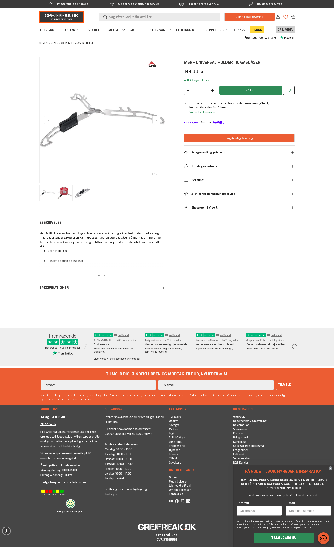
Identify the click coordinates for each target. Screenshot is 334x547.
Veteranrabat (242, 458)
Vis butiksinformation (202, 112)
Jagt (172, 433)
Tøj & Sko (175, 417)
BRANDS (239, 30)
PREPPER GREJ (214, 30)
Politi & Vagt (177, 437)
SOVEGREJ (92, 30)
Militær (173, 429)
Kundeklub (239, 442)
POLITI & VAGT (157, 30)
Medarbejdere (178, 481)
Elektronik (175, 442)
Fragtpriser (240, 450)
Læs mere (102, 275)
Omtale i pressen (180, 490)
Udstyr (173, 421)
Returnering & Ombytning (250, 421)
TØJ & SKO (46, 30)
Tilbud (173, 458)
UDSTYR (69, 30)
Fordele (238, 433)
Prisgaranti (240, 437)
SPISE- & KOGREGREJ (62, 43)
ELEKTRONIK (185, 30)
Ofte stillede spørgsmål (249, 446)
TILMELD (284, 385)
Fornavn (243, 503)
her (117, 494)
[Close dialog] (330, 468)
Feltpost (239, 454)
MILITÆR (114, 30)
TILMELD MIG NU (284, 538)
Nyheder (174, 450)
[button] (293, 17)
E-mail (290, 503)
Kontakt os (176, 494)
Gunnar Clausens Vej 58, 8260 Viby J (128, 434)
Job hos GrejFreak (180, 486)
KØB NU (251, 90)
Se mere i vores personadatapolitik (76, 399)
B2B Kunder (240, 462)
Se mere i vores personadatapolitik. (298, 527)
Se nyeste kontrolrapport (70, 511)
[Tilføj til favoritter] (288, 90)
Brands (173, 454)
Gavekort (175, 462)
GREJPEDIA (285, 29)
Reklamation (241, 425)
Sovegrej (174, 425)
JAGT (133, 30)
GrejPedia (239, 417)
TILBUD (257, 30)
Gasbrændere (85, 43)
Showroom (240, 429)
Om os (173, 477)
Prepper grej (177, 446)
